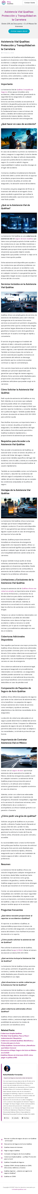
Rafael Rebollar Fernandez (13, 1075)
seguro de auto (17, 770)
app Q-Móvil (17, 950)
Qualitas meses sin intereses (13, 1147)
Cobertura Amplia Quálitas (11, 1033)
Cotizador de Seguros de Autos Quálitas (17, 1154)
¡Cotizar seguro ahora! (19, 31)
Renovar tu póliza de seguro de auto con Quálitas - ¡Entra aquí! (20, 1140)
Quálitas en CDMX (10, 1176)
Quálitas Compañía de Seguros (14, 1162)
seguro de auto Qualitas (24, 239)
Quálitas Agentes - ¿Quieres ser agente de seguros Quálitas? (18, 1172)
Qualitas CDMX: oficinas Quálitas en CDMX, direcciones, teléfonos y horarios (18, 1167)
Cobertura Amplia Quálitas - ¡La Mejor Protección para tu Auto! (20, 1158)
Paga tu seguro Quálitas (12, 1151)
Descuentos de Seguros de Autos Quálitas (18, 1144)
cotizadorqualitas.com (19, 1189)
